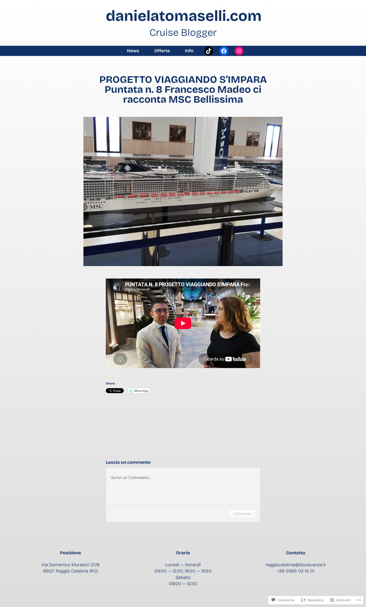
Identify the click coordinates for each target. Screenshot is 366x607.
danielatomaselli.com (184, 16)
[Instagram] (239, 51)
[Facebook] (223, 51)
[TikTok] (208, 51)
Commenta (242, 514)
